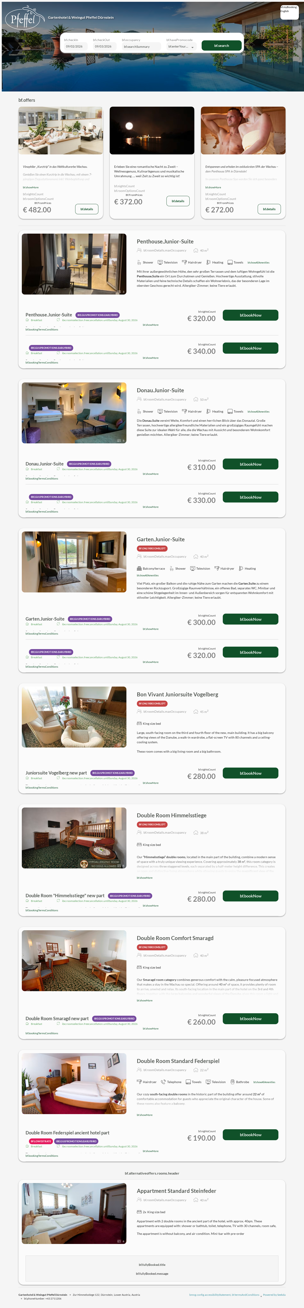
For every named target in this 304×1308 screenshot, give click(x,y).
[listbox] (289, 12)
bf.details (87, 209)
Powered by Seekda (274, 1294)
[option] (289, 14)
